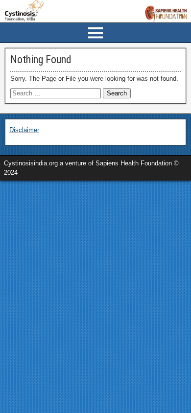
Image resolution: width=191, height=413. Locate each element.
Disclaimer (24, 130)
